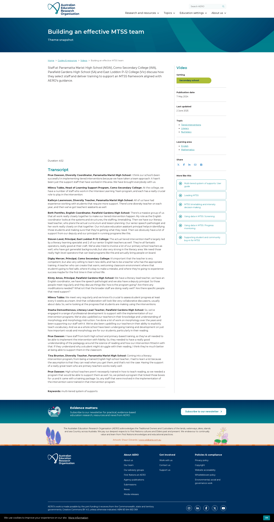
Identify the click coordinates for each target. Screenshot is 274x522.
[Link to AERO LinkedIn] (198, 508)
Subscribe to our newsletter (202, 411)
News (127, 489)
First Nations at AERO (135, 475)
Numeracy (186, 132)
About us (128, 460)
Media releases (131, 494)
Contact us (164, 465)
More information (78, 517)
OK (266, 517)
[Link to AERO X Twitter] (215, 508)
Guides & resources (67, 60)
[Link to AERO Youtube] (223, 508)
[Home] (63, 8)
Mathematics (187, 149)
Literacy (185, 128)
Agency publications (134, 479)
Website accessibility (205, 470)
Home (51, 60)
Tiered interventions (191, 125)
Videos (83, 60)
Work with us (165, 460)
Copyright (200, 465)
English (184, 146)
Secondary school (189, 80)
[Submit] (223, 6)
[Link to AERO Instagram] (189, 508)
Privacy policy (201, 460)
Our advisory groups (134, 470)
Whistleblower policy (205, 475)
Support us (164, 470)
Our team (129, 465)
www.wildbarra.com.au (150, 440)
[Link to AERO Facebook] (206, 508)
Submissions (130, 484)
